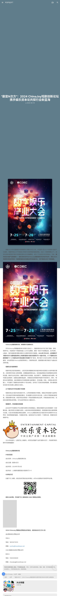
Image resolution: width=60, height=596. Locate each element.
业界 (16, 574)
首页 (6, 577)
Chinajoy (10, 574)
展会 (20, 574)
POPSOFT (9, 2)
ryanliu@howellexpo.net (17, 546)
